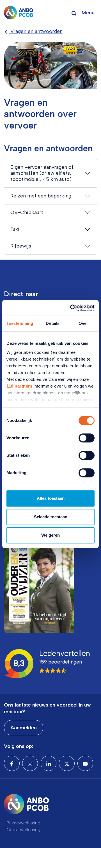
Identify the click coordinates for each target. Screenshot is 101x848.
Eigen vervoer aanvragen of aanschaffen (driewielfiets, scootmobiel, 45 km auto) (42, 173)
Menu (88, 13)
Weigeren (50, 535)
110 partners (19, 386)
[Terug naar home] (18, 12)
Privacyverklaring (23, 822)
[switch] (87, 437)
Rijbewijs (20, 246)
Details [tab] (52, 323)
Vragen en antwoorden (36, 31)
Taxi (14, 229)
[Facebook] (12, 763)
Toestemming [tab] (19, 323)
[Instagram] (30, 763)
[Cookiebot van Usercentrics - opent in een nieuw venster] (71, 308)
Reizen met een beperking (40, 196)
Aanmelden (23, 728)
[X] (67, 763)
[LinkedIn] (48, 763)
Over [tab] (83, 323)
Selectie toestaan (50, 516)
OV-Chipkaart (26, 212)
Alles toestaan (51, 498)
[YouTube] (85, 763)
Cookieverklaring (23, 829)
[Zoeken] (74, 12)
